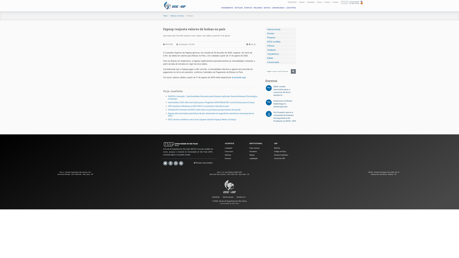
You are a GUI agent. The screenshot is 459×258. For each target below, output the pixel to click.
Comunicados (273, 62)
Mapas (252, 155)
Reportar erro (241, 197)
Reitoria (277, 148)
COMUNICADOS (278, 8)
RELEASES (258, 8)
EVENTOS (248, 8)
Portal (165, 16)
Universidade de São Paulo (229, 203)
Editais (270, 58)
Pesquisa (271, 38)
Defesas (228, 155)
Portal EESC (292, 2)
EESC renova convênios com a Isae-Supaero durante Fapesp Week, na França (202, 119)
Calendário (310, 2)
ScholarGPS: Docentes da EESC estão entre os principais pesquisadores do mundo (204, 110)
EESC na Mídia (273, 42)
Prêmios (270, 46)
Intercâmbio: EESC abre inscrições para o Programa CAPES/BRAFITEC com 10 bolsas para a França (211, 102)
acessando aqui (239, 77)
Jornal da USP (279, 158)
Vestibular (271, 50)
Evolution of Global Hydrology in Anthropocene (282, 104)
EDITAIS (267, 8)
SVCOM (191, 44)
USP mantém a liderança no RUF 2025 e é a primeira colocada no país (198, 106)
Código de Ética (280, 151)
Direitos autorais (228, 197)
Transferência (273, 54)
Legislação (253, 158)
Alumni (319, 2)
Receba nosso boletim (204, 163)
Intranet (327, 2)
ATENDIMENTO (227, 8)
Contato (335, 2)
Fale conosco (254, 148)
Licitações (228, 148)
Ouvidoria (253, 151)
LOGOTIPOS (291, 8)
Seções (302, 2)
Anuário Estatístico (281, 155)
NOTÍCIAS (239, 8)
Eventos (270, 33)
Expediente (216, 197)
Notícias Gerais (273, 29)
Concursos (229, 151)
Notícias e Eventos (177, 16)
